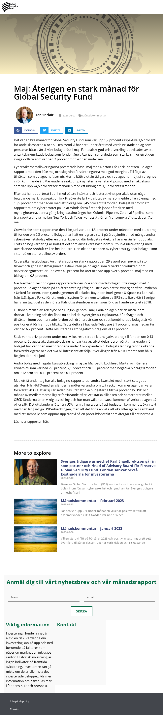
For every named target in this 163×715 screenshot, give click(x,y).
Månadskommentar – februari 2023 (92, 500)
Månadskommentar (94, 115)
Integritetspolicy (19, 701)
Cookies (14, 709)
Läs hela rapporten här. (31, 421)
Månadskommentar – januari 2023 (91, 528)
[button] (26, 130)
